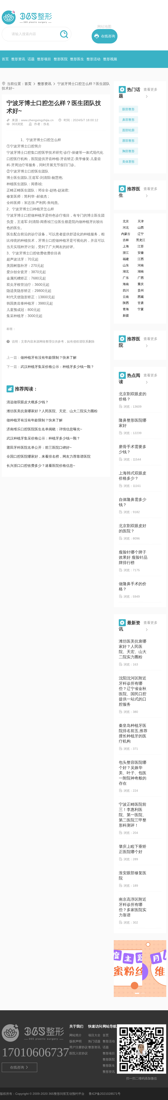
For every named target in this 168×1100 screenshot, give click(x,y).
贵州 (141, 290)
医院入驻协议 (78, 1053)
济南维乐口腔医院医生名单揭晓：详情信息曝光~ (44, 429)
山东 (126, 265)
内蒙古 (125, 234)
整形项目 (44, 59)
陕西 (126, 303)
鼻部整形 (128, 119)
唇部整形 (128, 140)
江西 (141, 259)
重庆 (141, 284)
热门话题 (94, 1041)
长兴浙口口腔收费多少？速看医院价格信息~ (41, 465)
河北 (126, 227)
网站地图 (104, 26)
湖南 (141, 271)
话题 (31, 59)
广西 (141, 277)
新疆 (126, 315)
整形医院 (61, 59)
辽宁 (141, 234)
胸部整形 (128, 151)
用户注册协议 (78, 1047)
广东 (126, 277)
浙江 (126, 252)
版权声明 (75, 1041)
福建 (126, 259)
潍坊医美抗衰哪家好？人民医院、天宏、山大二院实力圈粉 (52, 411)
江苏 (141, 246)
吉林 (126, 240)
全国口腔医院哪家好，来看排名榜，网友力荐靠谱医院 (49, 456)
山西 (141, 227)
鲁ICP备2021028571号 (105, 1093)
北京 (126, 221)
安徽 (141, 252)
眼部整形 (128, 109)
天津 (141, 221)
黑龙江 (140, 240)
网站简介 (75, 1035)
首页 (5, 59)
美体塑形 (128, 161)
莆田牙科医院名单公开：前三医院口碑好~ (39, 447)
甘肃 (141, 303)
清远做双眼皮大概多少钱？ (28, 402)
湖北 (126, 271)
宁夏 (141, 309)
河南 (141, 265)
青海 (126, 309)
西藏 (141, 296)
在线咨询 (19, 1067)
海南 (126, 284)
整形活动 (93, 59)
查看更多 (151, 93)
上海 (126, 246)
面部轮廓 (128, 130)
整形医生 (77, 59)
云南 (126, 296)
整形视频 (110, 59)
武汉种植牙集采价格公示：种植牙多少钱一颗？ (57, 367)
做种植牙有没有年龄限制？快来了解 (49, 357)
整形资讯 (18, 59)
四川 (126, 290)
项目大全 (94, 1035)
